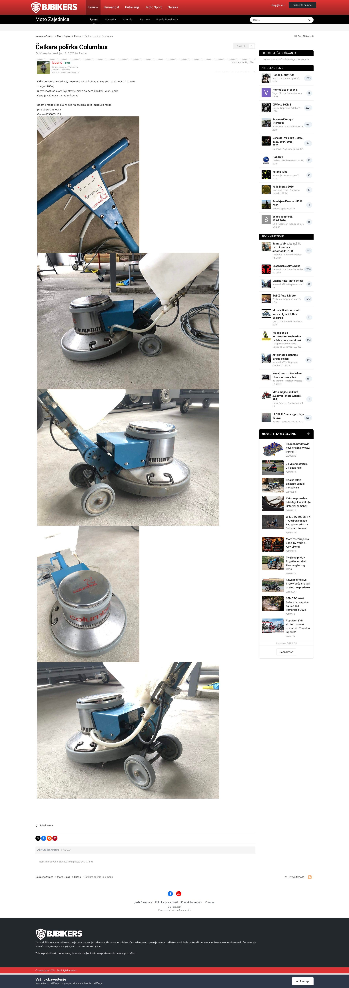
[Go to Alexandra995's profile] (266, 283)
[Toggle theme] (308, 434)
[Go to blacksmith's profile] (266, 376)
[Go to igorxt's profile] (266, 313)
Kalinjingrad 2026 (283, 186)
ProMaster (277, 126)
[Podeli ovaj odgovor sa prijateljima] (254, 71)
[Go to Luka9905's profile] (266, 246)
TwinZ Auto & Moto (284, 295)
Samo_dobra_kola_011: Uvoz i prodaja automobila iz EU (286, 247)
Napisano (243, 62)
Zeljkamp (277, 299)
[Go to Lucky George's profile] (266, 395)
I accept (304, 981)
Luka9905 (277, 254)
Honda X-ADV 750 (283, 74)
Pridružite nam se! (302, 5)
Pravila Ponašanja (167, 19)
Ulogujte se (277, 5)
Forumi (94, 19)
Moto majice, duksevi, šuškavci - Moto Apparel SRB (286, 396)
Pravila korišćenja (93, 983)
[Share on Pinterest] (54, 838)
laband (53, 53)
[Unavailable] (88, 184)
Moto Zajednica (52, 19)
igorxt (275, 321)
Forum (93, 7)
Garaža (173, 7)
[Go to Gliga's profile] (266, 204)
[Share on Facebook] (43, 838)
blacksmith (277, 380)
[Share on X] (38, 838)
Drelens (276, 160)
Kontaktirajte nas (191, 902)
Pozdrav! (278, 157)
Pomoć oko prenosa (284, 89)
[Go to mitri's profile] (266, 78)
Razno (144, 19)
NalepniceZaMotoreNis (284, 343)
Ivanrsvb (276, 148)
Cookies (209, 902)
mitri (274, 78)
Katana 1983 (279, 171)
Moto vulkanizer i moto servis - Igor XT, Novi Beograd (286, 314)
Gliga (275, 208)
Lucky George (279, 403)
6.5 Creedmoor (280, 223)
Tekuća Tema (294, 19)
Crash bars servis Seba (286, 266)
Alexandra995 (279, 284)
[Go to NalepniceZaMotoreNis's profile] (266, 335)
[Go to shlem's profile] (266, 107)
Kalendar (128, 19)
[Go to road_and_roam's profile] (266, 189)
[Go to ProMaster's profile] (266, 122)
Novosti (110, 19)
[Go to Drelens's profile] (266, 160)
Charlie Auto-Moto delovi (287, 280)
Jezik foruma (143, 902)
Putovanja (132, 7)
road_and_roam (280, 190)
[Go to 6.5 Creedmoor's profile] (266, 219)
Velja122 (276, 93)
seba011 (276, 269)
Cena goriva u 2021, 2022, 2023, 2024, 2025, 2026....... (287, 141)
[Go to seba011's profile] (266, 269)
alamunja (277, 175)
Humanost (111, 7)
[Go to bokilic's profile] (266, 417)
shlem (275, 108)
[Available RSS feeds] (310, 877)
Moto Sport (154, 7)
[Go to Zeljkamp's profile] (266, 298)
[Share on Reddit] (49, 838)
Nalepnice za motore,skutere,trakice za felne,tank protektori (286, 336)
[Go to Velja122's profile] (266, 92)
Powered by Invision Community (174, 910)
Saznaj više (286, 651)
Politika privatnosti (166, 902)
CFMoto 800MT (281, 104)
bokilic (275, 421)
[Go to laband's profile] (43, 67)
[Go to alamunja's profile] (266, 174)
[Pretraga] (310, 20)
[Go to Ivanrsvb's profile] (266, 141)
